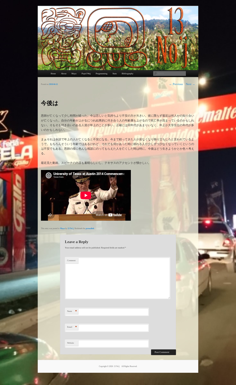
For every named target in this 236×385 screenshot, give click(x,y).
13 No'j (71, 228)
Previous (176, 84)
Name (72, 311)
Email (72, 327)
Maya (73, 73)
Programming (101, 73)
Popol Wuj (86, 73)
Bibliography (127, 73)
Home (53, 73)
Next (190, 84)
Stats (115, 73)
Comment (71, 260)
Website (70, 343)
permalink (90, 228)
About (63, 73)
